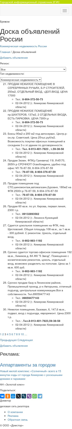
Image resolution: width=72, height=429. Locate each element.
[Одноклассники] (7, 396)
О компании (15, 412)
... (26, 334)
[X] (18, 396)
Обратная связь (18, 419)
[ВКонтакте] (2, 396)
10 (22, 334)
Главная (5, 52)
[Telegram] (40, 396)
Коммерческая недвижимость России (23, 46)
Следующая (25, 340)
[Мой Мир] (13, 396)
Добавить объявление (14, 57)
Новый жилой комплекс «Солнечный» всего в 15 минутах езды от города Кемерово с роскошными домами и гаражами (31, 374)
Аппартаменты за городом (28, 364)
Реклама (13, 416)
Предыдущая (8, 340)
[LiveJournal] (24, 396)
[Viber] (29, 396)
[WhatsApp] (34, 396)
